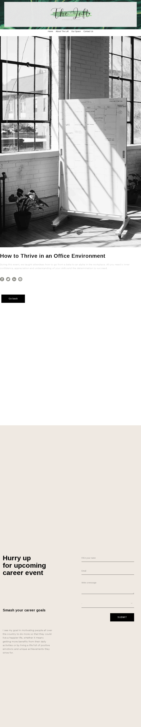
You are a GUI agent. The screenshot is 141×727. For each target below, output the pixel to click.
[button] (13, 299)
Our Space (76, 31)
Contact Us (88, 31)
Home (50, 31)
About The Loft (62, 31)
